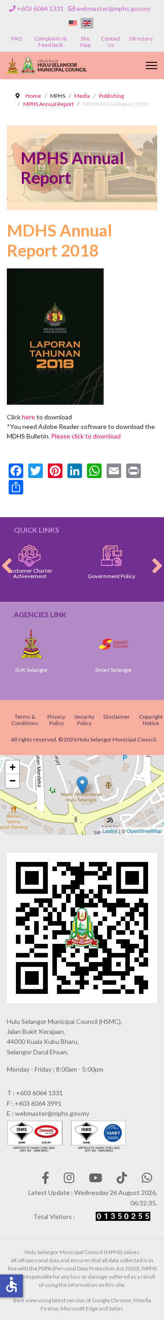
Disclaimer (116, 716)
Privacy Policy (56, 719)
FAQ (16, 38)
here (28, 417)
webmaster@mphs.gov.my (113, 8)
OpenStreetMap (144, 830)
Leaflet (110, 830)
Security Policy (84, 719)
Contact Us (110, 41)
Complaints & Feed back (50, 41)
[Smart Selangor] (95, 644)
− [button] (12, 780)
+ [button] (12, 767)
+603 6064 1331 (40, 8)
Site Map (85, 41)
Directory (141, 38)
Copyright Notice (151, 719)
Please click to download (86, 436)
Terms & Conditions (24, 719)
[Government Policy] (92, 556)
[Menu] (151, 65)
